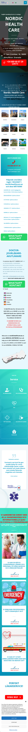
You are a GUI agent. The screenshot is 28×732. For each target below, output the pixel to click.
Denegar (14, 722)
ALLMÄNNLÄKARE (7, 393)
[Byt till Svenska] (15, 3)
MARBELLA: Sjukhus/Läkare (11, 212)
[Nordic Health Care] (5, 3)
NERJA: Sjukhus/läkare (9, 231)
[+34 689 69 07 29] (13, 162)
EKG (14, 407)
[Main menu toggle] (25, 2)
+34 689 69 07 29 (13, 166)
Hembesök (14, 435)
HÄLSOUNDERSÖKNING (21, 393)
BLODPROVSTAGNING (21, 421)
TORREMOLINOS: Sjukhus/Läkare (12, 227)
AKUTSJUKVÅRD (7, 421)
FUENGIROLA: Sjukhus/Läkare (11, 204)
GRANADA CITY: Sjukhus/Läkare (12, 208)
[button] (26, 701)
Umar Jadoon (14, 476)
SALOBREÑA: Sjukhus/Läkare (11, 223)
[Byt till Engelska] (12, 3)
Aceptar (14, 718)
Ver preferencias (14, 726)
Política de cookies (13, 730)
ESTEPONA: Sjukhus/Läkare (11, 199)
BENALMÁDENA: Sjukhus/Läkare (12, 195)
